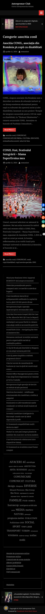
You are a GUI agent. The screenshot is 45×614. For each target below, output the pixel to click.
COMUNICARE (22, 476)
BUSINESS (21, 469)
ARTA (13, 469)
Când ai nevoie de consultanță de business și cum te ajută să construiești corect (22, 366)
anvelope (31, 462)
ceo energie (28, 473)
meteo (29, 509)
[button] (43, 205)
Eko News (14, 493)
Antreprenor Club (21, 3)
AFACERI (16, 462)
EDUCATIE (35, 138)
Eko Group (30, 490)
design (11, 486)
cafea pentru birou (18, 473)
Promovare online (13, 556)
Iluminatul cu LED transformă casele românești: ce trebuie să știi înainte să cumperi (21, 406)
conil (29, 260)
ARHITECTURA (30, 466)
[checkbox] (6, 608)
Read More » (10, 130)
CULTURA (26, 138)
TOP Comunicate (13, 572)
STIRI (16, 600)
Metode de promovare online (17, 553)
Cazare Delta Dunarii (14, 565)
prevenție (28, 514)
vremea (13, 535)
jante (13, 510)
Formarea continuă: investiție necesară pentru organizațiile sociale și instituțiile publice (22, 340)
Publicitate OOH (17, 522)
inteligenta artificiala (28, 505)
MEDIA (20, 510)
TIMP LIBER (26, 527)
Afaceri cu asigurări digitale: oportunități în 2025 (26, 22)
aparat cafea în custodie (16, 466)
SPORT (16, 526)
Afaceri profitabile (13, 562)
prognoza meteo (16, 518)
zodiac (33, 535)
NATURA (19, 514)
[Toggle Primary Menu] (41, 12)
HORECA (31, 501)
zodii (22, 539)
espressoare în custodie (27, 493)
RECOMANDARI (21, 27)
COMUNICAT (21, 135)
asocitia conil (11, 135)
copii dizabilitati (9, 262)
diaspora (19, 486)
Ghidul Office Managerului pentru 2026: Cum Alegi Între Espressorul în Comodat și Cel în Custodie (22, 377)
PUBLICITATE (31, 518)
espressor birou (15, 496)
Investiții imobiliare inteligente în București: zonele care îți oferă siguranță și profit (20, 416)
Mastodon (10, 584)
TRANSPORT (14, 530)
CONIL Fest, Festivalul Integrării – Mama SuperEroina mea (17, 154)
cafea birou (31, 470)
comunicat (25, 51)
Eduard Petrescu (17, 490)
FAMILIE (15, 500)
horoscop (13, 505)
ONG (34, 262)
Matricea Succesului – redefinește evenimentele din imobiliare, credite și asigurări (22, 395)
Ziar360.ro (10, 568)
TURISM (26, 530)
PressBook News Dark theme (27, 611)
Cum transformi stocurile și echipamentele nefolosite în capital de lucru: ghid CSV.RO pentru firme (21, 299)
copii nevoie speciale (24, 262)
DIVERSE (30, 486)
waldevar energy (24, 535)
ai (24, 461)
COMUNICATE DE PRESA (12, 138)
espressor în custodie (27, 496)
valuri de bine (25, 141)
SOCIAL (29, 522)
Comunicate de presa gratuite (18, 559)
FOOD (24, 500)
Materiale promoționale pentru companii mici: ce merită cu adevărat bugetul (21, 288)
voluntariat (34, 531)
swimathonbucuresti (11, 141)
